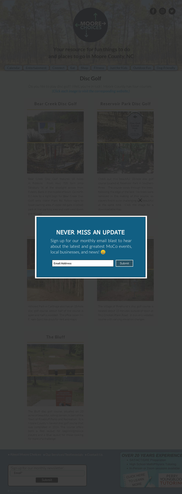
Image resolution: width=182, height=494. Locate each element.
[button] (140, 200)
